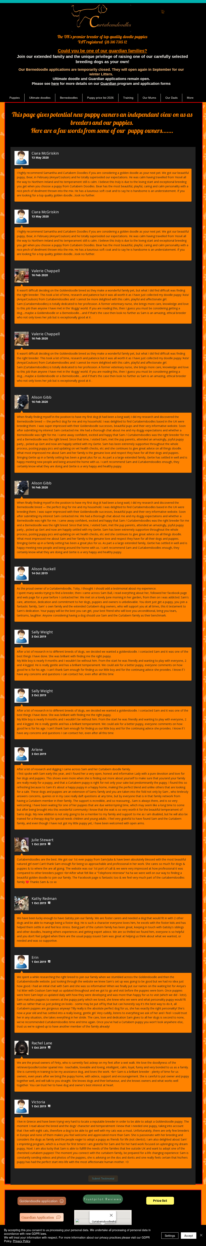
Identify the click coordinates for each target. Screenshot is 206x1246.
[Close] (201, 1235)
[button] (163, 11)
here (55, 84)
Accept (188, 1236)
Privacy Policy (21, 1241)
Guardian (108, 84)
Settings (170, 1236)
